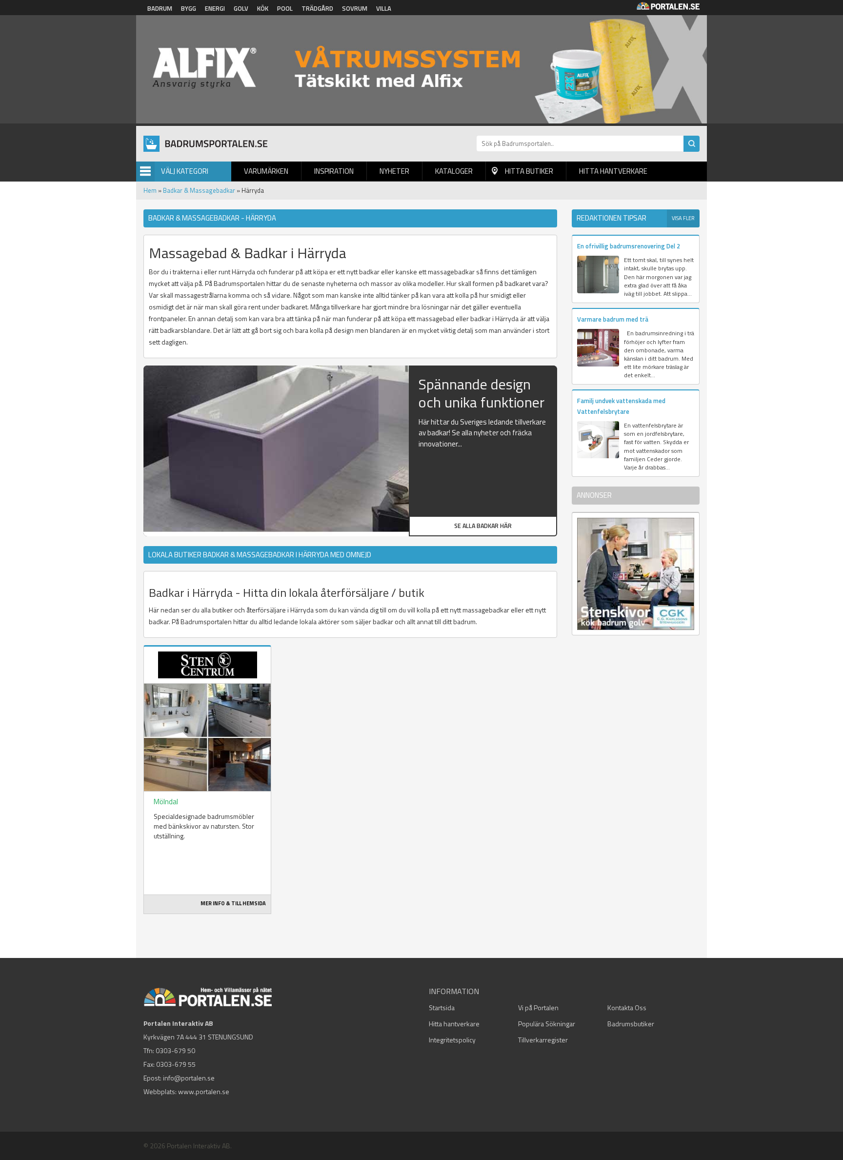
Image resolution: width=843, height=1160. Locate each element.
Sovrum (354, 8)
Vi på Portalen (538, 1007)
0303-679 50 (175, 1050)
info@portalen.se (189, 1078)
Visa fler (683, 218)
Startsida (442, 1007)
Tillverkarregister (543, 1040)
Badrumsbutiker (630, 1023)
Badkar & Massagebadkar (199, 190)
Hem (150, 190)
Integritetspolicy (452, 1040)
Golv (241, 8)
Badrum (159, 8)
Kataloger (454, 171)
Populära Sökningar (546, 1023)
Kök (262, 8)
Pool (285, 8)
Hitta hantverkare (613, 171)
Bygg (188, 8)
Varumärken (266, 171)
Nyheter (394, 171)
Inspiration (334, 171)
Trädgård (317, 8)
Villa (383, 8)
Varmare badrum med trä (612, 319)
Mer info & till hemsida (233, 903)
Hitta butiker (529, 171)
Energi (215, 8)
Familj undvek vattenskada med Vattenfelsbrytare (621, 406)
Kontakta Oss (626, 1007)
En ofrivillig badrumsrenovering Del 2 (628, 246)
